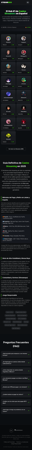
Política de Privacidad (9, 442)
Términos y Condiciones (22, 442)
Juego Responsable (16, 443)
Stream (6, 2)
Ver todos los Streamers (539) (16, 149)
